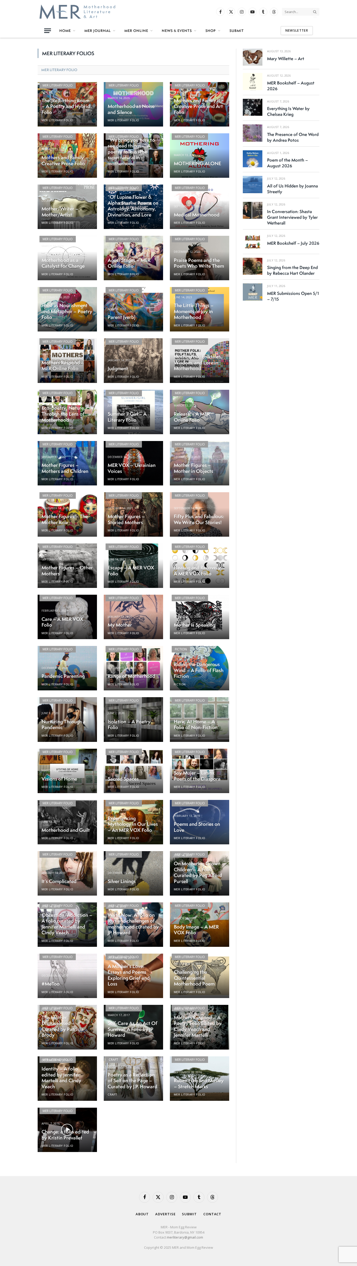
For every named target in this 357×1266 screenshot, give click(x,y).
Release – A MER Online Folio (192, 417)
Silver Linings (122, 881)
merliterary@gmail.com (185, 1237)
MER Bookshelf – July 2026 (293, 243)
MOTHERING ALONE (197, 164)
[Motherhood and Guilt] (67, 822)
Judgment (118, 368)
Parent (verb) (121, 317)
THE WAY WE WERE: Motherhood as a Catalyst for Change (64, 260)
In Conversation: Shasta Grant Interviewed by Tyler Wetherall (292, 217)
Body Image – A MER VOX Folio (196, 930)
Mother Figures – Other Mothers (67, 570)
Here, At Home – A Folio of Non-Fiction (195, 724)
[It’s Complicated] (67, 873)
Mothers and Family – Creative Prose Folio (65, 160)
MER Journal (97, 30)
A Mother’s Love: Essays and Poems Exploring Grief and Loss (129, 975)
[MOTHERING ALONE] (199, 155)
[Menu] (47, 31)
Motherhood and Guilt (66, 830)
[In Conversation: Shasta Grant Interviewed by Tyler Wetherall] (252, 210)
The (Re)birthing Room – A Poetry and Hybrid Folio (66, 106)
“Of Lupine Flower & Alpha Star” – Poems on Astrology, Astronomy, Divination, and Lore (133, 205)
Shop (210, 30)
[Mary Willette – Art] (252, 57)
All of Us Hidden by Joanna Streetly (292, 188)
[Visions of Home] (67, 771)
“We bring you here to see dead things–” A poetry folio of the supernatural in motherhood (131, 152)
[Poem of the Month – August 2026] (252, 158)
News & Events (177, 30)
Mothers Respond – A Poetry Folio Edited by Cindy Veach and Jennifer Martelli (198, 1026)
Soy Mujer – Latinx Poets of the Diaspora (197, 776)
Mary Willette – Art (285, 58)
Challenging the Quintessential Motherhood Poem (194, 978)
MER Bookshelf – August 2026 (290, 85)
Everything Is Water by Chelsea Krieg (288, 111)
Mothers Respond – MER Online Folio (63, 365)
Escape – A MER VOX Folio (131, 570)
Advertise (165, 1214)
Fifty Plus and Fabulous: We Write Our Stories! (199, 519)
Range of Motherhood (131, 676)
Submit (236, 30)
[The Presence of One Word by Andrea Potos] (252, 132)
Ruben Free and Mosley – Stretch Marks (199, 1083)
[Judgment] (133, 360)
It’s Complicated (59, 881)
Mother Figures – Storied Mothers (126, 519)
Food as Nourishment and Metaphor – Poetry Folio (67, 311)
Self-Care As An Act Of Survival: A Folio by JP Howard (132, 1029)
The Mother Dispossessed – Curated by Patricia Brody (63, 1026)
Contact (212, 1214)
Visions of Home (59, 779)
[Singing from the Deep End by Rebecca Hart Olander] (252, 266)
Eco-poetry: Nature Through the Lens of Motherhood (63, 414)
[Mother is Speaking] (199, 617)
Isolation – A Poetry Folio (129, 724)
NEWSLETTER (296, 30)
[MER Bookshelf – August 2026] (252, 81)
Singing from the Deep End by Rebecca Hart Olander (292, 270)
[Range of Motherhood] (133, 668)
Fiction (181, 649)
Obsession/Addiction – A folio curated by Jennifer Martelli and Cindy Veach (67, 924)
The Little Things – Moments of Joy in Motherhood (194, 311)
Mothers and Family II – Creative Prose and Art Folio (199, 106)
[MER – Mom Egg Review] (77, 11)
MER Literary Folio (59, 69)
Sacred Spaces (123, 779)
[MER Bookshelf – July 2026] (252, 241)
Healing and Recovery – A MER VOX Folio (199, 570)
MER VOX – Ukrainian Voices (132, 468)
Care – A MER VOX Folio (62, 622)
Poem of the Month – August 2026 (287, 163)
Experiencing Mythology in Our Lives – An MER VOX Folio (133, 824)
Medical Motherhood (197, 215)
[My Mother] (133, 617)
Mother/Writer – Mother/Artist (60, 211)
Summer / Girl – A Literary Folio (127, 417)
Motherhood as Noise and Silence (131, 109)
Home (65, 30)
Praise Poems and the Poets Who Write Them (199, 263)
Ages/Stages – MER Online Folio (129, 263)
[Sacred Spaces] (133, 771)
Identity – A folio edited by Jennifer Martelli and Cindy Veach (61, 1077)
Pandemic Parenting (63, 676)
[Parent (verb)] (133, 309)
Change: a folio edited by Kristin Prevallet (65, 1135)
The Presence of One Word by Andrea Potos (293, 137)
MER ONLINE (136, 30)
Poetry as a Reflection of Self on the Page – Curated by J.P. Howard (132, 1081)
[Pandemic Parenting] (67, 668)
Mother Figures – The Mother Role (65, 519)
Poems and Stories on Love (197, 827)
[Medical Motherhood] (199, 207)
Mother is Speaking (194, 625)
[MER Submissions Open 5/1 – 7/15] (252, 291)
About (142, 1214)
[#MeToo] (67, 976)
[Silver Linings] (133, 873)
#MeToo (51, 984)
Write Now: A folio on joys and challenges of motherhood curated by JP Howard (133, 924)
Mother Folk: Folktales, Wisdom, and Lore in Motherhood (198, 362)
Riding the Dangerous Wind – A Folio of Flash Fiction (198, 670)
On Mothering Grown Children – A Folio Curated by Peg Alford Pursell (198, 872)
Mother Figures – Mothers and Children (65, 468)
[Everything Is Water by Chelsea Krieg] (252, 107)
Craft (113, 1059)
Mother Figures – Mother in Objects (193, 468)
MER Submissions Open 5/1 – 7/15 (293, 296)
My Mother (120, 625)
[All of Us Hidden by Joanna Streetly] (252, 184)
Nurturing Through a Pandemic (63, 724)
